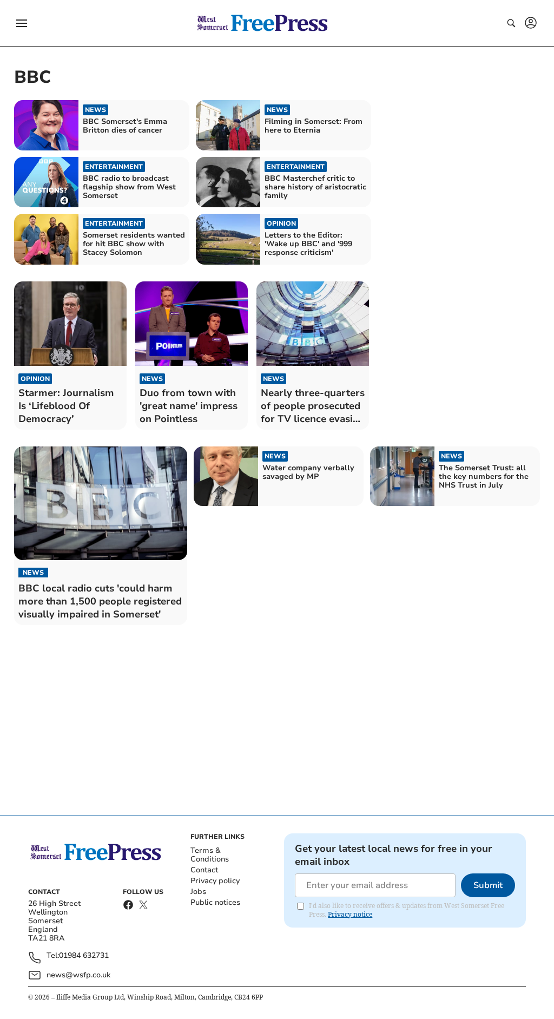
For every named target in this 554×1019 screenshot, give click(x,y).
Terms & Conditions (209, 854)
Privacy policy (215, 881)
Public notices (215, 902)
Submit (488, 885)
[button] (22, 23)
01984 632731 (84, 956)
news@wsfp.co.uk (78, 975)
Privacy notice (350, 914)
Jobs (198, 891)
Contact (204, 870)
